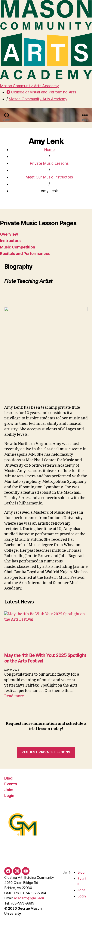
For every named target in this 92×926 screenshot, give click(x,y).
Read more (14, 696)
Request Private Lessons (46, 752)
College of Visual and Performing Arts (43, 92)
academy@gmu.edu (29, 898)
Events (10, 784)
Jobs (8, 789)
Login (9, 795)
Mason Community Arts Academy (29, 86)
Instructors (10, 240)
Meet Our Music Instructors (49, 177)
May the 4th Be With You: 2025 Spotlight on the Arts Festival (45, 658)
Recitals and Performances (25, 253)
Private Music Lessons (49, 163)
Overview (9, 234)
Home (49, 149)
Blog (8, 778)
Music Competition (17, 247)
